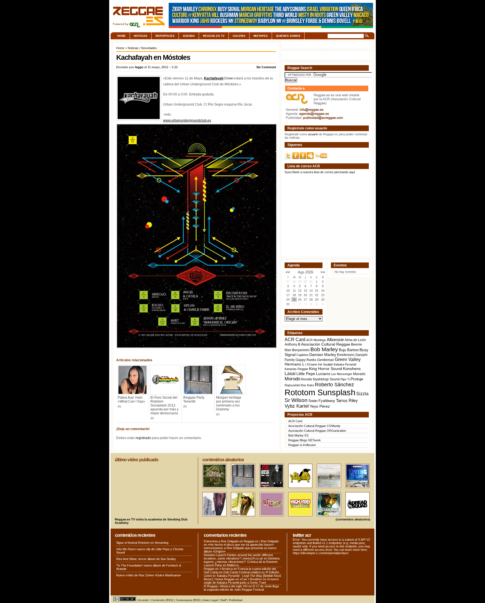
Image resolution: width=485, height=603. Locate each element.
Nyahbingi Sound (326, 379)
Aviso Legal (210, 600)
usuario (313, 134)
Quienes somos (288, 35)
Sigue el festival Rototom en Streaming (142, 542)
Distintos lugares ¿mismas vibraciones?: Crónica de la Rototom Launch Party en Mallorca (242, 562)
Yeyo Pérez (320, 406)
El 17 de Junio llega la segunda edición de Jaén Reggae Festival (241, 587)
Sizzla (362, 393)
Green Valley (348, 359)
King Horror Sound (325, 368)
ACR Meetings (316, 340)
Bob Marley (324, 349)
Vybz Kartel (297, 406)
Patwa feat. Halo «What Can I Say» (131, 399)
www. (167, 120)
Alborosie (335, 339)
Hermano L (295, 364)
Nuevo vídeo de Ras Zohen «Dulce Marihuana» (148, 575)
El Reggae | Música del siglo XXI (226, 586)
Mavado (359, 374)
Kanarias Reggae (296, 369)
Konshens (352, 369)
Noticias (140, 35)
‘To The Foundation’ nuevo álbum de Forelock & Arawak (148, 567)
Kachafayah (213, 78)
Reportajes (165, 35)
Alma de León (355, 340)
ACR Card (295, 339)
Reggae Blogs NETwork (304, 440)
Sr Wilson (296, 400)
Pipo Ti (345, 379)
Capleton (302, 355)
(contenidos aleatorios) (353, 519)
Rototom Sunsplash (320, 392)
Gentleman (325, 360)
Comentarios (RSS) (188, 600)
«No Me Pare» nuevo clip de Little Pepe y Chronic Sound (150, 550)
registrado (143, 438)
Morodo (292, 379)
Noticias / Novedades (142, 48)
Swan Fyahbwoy (321, 401)
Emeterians (345, 355)
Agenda (189, 35)
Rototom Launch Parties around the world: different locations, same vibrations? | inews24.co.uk (238, 556)
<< (288, 272)
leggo (139, 67)
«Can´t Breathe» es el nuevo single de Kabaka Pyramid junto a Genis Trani (241, 580)
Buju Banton (349, 350)
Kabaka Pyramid (345, 364)
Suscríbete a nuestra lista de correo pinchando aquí (320, 172)
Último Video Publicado (136, 459)
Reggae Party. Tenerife (194, 399)
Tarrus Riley (347, 400)
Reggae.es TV (214, 35)
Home (121, 35)
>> (323, 272)
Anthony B (292, 344)
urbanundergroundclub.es (191, 120)
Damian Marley (322, 355)
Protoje (357, 379)
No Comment (266, 67)
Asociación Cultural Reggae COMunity (314, 426)
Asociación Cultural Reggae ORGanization (317, 430)
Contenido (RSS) (162, 600)
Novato (306, 379)
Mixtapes (260, 35)
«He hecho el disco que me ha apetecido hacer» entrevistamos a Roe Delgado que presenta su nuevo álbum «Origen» (240, 548)
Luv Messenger (341, 374)
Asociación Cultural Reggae (325, 344)
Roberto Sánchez (334, 384)
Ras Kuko (307, 385)
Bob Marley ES (298, 435)
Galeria (239, 35)
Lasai (290, 373)
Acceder (143, 600)
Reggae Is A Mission (302, 445)
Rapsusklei (292, 385)
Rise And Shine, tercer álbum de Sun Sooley (146, 559)
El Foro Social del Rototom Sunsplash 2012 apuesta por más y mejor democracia (164, 405)
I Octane (311, 364)
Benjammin (301, 350)
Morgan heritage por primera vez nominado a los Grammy (228, 403)
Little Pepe (305, 373)
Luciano (323, 373)
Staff (223, 600)
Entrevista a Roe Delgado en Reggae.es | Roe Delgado (241, 541)
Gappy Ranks (306, 360)
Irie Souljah (325, 364)
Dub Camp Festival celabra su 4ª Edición (251, 572)
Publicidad (235, 600)
